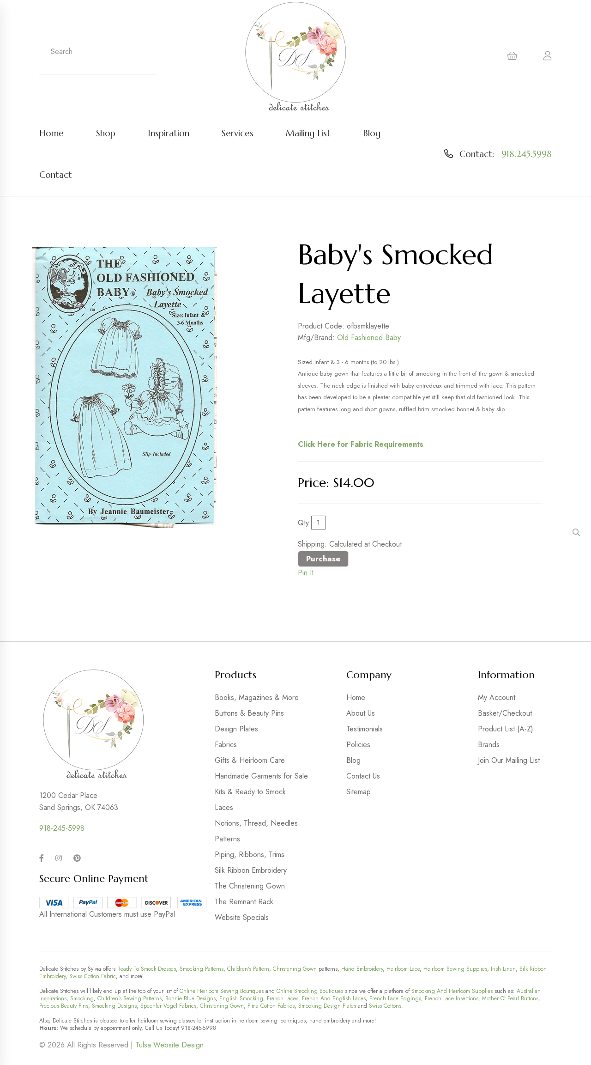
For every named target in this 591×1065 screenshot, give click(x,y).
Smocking (82, 998)
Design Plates (236, 729)
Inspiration (168, 133)
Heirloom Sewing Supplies (455, 969)
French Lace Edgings (395, 998)
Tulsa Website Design (169, 1045)
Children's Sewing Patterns (129, 998)
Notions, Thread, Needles (256, 823)
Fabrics (226, 744)
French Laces (282, 998)
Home (51, 133)
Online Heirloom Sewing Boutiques (222, 991)
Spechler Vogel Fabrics (168, 1006)
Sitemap (358, 791)
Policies (358, 744)
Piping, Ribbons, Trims (249, 854)
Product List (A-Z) (505, 729)
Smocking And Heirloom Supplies (452, 991)
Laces (224, 807)
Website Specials (242, 917)
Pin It (306, 572)
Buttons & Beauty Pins (249, 713)
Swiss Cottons (385, 1006)
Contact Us (363, 776)
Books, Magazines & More (257, 697)
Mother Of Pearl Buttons (510, 998)
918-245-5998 (61, 828)
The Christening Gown (250, 886)
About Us (360, 713)
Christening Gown (295, 969)
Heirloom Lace (403, 969)
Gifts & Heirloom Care (250, 760)
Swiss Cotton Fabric (92, 976)
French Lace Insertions (451, 998)
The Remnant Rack (244, 901)
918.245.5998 (526, 153)
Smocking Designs (114, 1006)
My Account (496, 697)
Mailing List (308, 133)
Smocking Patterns (201, 969)
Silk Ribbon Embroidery (251, 870)
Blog (371, 133)
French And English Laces (334, 998)
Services (237, 133)
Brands (489, 744)
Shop (105, 133)
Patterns (227, 839)
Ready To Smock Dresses (146, 969)
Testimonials (364, 729)
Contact (55, 174)
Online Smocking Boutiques (310, 991)
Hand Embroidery (362, 969)
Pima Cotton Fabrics (271, 1006)
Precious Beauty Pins (63, 1006)
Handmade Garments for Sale (261, 776)
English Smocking (241, 998)
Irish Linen (503, 969)
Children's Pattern (248, 969)
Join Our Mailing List (509, 760)
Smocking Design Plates (327, 1006)
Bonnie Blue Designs (190, 998)
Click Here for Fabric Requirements (360, 444)
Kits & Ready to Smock (250, 791)
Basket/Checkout (505, 713)
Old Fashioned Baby (369, 337)
